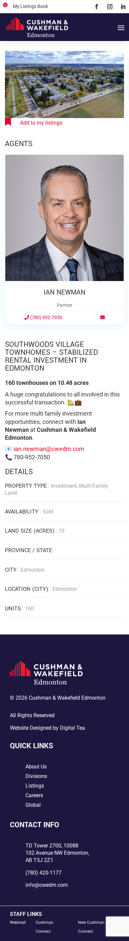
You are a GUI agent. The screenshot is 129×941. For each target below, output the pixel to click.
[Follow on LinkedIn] (123, 6)
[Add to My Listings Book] (33, 123)
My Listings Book (30, 6)
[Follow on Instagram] (110, 6)
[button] (118, 57)
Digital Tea (72, 728)
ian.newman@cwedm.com (49, 448)
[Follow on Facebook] (96, 6)
